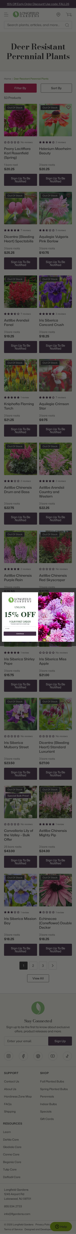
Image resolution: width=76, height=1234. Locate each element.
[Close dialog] (71, 594)
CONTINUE (20, 634)
